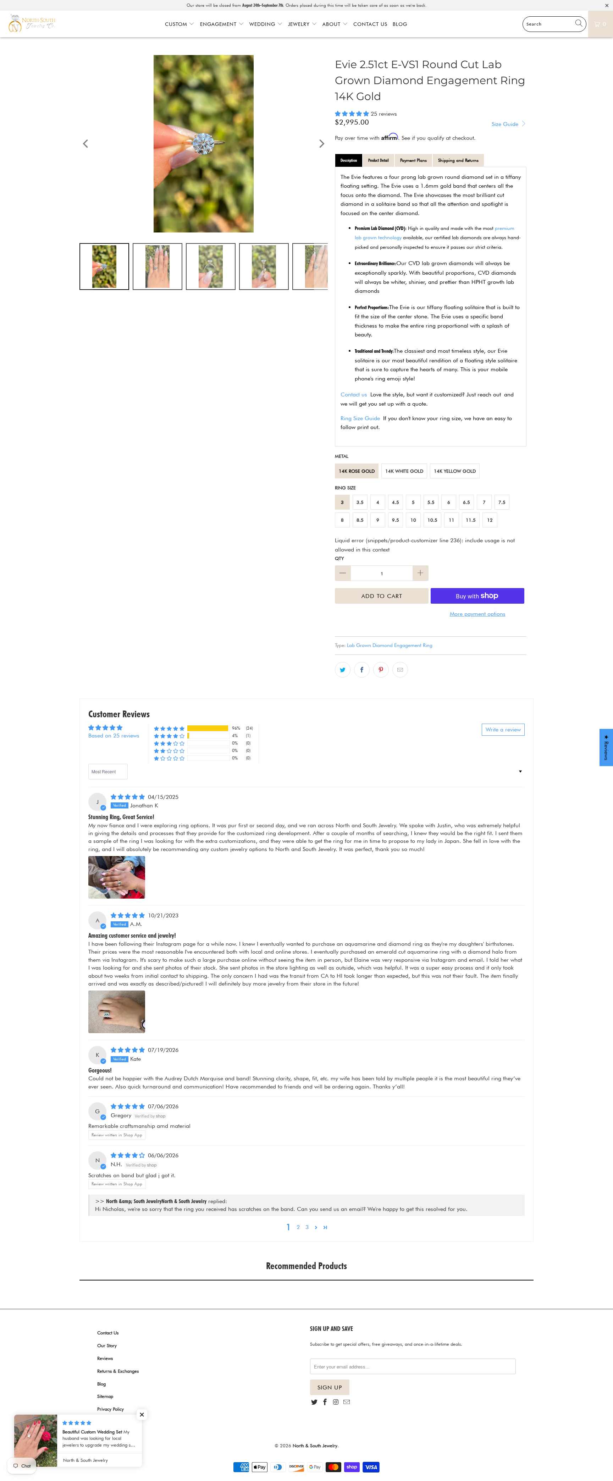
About (332, 24)
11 (451, 520)
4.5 (395, 502)
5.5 (431, 502)
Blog (400, 24)
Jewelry (299, 24)
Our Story (107, 1345)
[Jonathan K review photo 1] (116, 877)
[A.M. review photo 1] (116, 1012)
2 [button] (298, 1227)
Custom (177, 24)
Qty (339, 558)
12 (490, 520)
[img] (128, 797)
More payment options (478, 613)
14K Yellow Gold (455, 471)
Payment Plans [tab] (413, 160)
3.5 (360, 502)
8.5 (360, 520)
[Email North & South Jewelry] (346, 1402)
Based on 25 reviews (113, 735)
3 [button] (307, 1227)
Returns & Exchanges (118, 1371)
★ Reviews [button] (606, 747)
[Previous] (86, 143)
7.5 (502, 502)
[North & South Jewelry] (32, 23)
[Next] (321, 143)
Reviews (105, 1358)
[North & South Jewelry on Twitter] (314, 1402)
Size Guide (506, 124)
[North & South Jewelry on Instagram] (336, 1402)
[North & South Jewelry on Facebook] (325, 1402)
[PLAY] (203, 143)
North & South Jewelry (315, 1445)
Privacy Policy (110, 1409)
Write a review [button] (503, 729)
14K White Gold (404, 471)
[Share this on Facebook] (362, 670)
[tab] (349, 160)
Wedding (263, 24)
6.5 (466, 502)
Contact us (354, 394)
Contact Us (370, 24)
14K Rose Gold (357, 471)
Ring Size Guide (360, 418)
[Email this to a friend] (400, 670)
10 (413, 520)
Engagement (219, 24)
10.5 (432, 520)
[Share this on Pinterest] (381, 670)
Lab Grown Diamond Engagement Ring (389, 645)
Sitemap (105, 1396)
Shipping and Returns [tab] (458, 160)
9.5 (395, 520)
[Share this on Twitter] (342, 670)
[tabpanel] (430, 307)
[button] (352, 113)
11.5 (471, 520)
